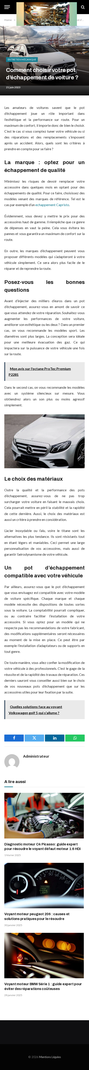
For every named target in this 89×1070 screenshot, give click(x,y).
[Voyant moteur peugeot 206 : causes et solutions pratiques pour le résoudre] (44, 885)
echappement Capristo (52, 205)
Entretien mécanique (22, 59)
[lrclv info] (46, 7)
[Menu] (7, 7)
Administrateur (36, 756)
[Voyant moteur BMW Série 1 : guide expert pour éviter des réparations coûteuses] (44, 955)
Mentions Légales (50, 1057)
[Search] (82, 7)
